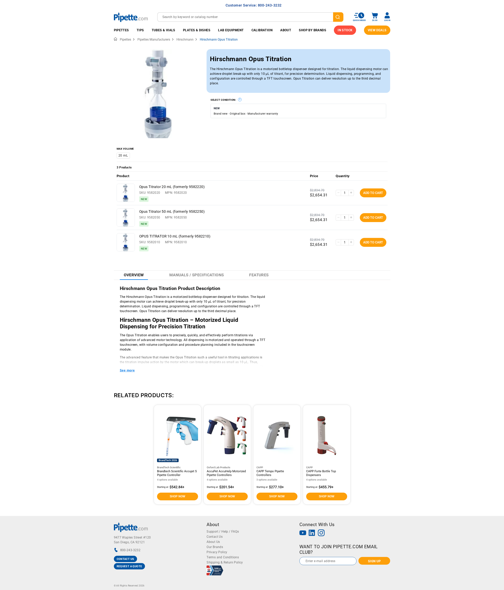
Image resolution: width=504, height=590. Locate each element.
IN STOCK (345, 30)
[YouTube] (302, 533)
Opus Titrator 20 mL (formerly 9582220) (172, 187)
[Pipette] (131, 17)
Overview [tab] (134, 275)
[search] (338, 17)
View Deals (377, 30)
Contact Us (215, 537)
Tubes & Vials (163, 30)
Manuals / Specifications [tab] (196, 275)
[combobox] (250, 17)
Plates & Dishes (196, 30)
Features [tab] (259, 275)
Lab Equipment (231, 30)
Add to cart (373, 193)
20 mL (123, 155)
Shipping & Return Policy (225, 562)
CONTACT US (125, 559)
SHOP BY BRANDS (312, 30)
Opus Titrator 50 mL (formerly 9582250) (172, 212)
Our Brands (215, 547)
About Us (213, 542)
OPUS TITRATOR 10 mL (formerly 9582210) (174, 236)
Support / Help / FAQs (223, 531)
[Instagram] (321, 533)
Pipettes (121, 30)
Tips (140, 30)
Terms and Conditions (223, 557)
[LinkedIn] (312, 533)
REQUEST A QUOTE (129, 566)
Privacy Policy (217, 552)
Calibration (262, 30)
